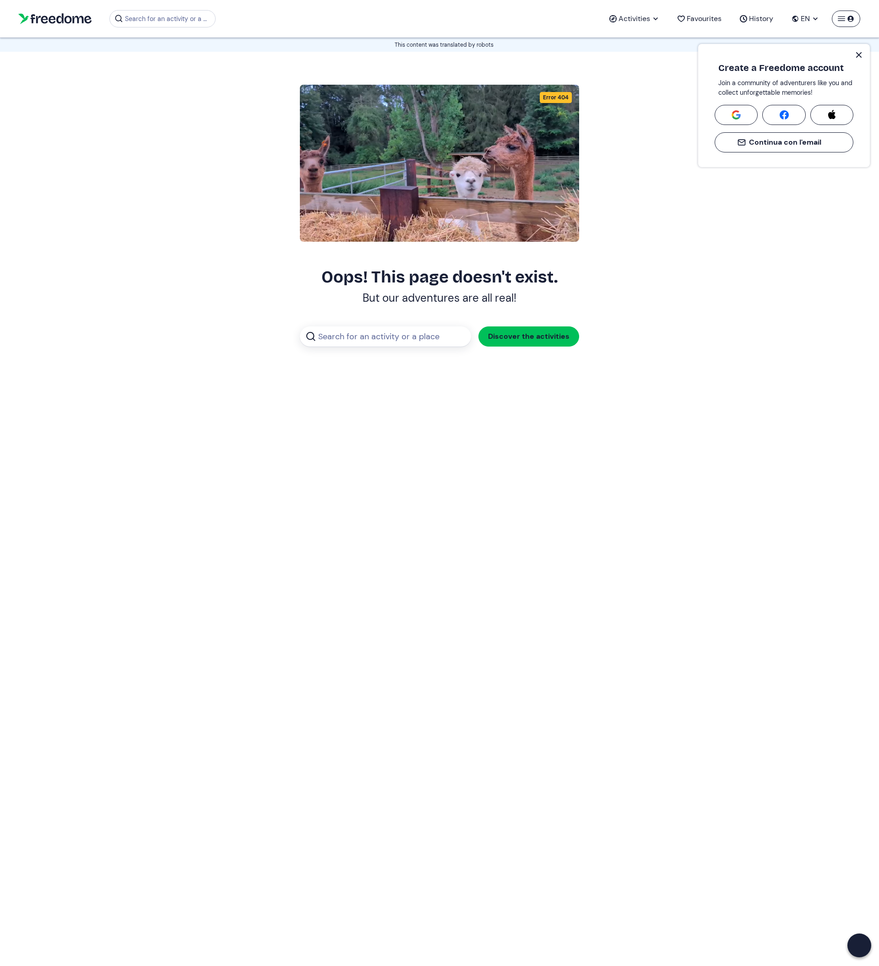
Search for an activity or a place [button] (168, 19)
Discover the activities (529, 336)
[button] (859, 945)
